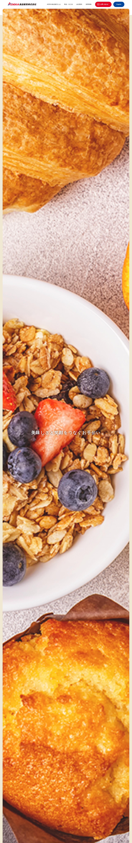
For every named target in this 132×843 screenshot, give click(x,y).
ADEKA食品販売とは (54, 4)
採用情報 (89, 4)
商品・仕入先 (68, 4)
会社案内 (79, 4)
